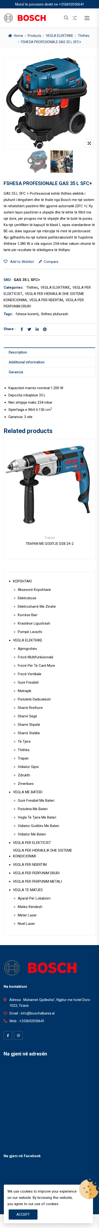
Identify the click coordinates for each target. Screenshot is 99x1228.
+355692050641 (71, 4)
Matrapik (24, 691)
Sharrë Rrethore (30, 708)
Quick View (49, 519)
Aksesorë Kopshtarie (34, 589)
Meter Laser (27, 915)
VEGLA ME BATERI (27, 792)
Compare (51, 262)
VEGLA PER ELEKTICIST (32, 843)
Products (34, 36)
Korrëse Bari (27, 615)
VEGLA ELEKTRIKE (59, 36)
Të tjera (24, 741)
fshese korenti (27, 314)
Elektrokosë (27, 598)
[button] (87, 18)
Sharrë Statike (29, 733)
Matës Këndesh (30, 907)
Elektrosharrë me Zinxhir (37, 606)
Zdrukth (24, 775)
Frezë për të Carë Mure (36, 665)
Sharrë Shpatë (29, 724)
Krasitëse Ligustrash (34, 623)
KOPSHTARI (22, 581)
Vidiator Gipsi (28, 767)
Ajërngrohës (27, 649)
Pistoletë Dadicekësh (34, 699)
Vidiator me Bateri (32, 834)
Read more (36, 494)
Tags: (8, 314)
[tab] (49, 352)
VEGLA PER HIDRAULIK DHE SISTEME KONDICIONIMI (42, 853)
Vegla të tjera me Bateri (37, 817)
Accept (23, 1214)
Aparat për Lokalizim (34, 898)
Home (18, 36)
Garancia (16, 372)
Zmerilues (26, 783)
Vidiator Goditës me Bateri (38, 826)
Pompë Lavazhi (30, 632)
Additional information (26, 362)
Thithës (83, 36)
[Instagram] (18, 1035)
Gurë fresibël (28, 682)
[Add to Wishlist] (49, 494)
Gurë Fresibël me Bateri (36, 800)
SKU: (8, 280)
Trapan (49, 538)
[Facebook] (8, 1035)
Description (18, 352)
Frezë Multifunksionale (35, 657)
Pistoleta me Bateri (33, 809)
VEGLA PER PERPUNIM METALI (37, 881)
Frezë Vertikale (29, 674)
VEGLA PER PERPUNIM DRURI (36, 873)
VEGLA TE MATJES (28, 890)
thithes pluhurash (54, 314)
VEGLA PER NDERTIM (46, 300)
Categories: (13, 287)
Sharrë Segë (27, 716)
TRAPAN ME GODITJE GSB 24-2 (50, 544)
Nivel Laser (26, 923)
